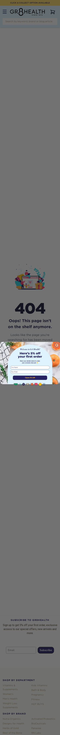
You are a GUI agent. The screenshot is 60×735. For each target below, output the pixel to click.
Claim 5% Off (30, 378)
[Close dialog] (56, 345)
